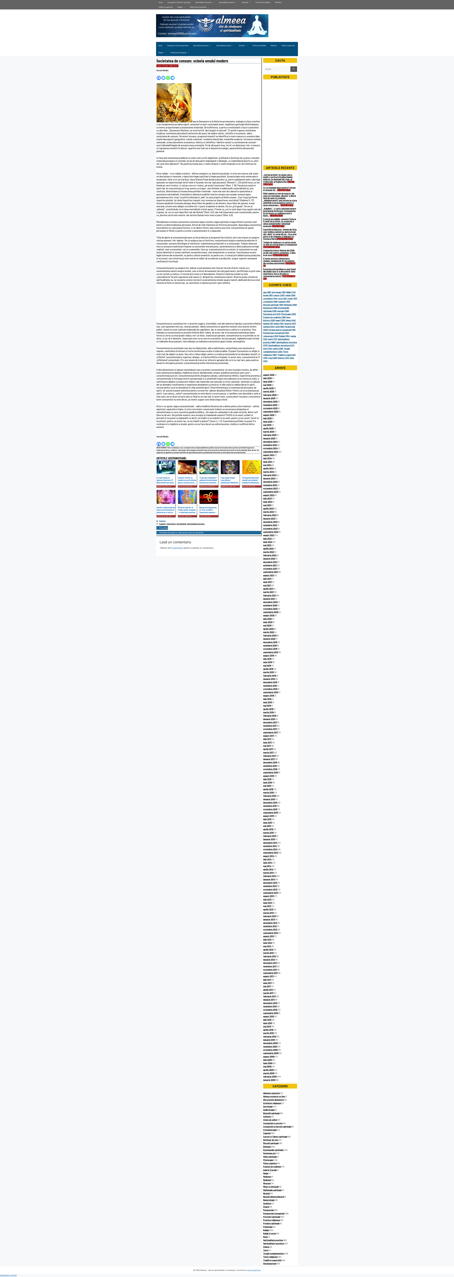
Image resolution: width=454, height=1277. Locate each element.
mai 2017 (267, 745)
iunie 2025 (267, 421)
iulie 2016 (267, 779)
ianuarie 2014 (269, 879)
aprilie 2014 (268, 869)
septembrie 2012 (270, 933)
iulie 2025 (267, 418)
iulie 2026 (267, 378)
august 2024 (268, 455)
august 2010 (268, 1016)
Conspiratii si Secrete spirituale (179, 2)
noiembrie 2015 (270, 806)
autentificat (177, 548)
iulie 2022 (267, 538)
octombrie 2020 (270, 608)
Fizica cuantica (270, 1163)
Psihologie (267, 1227)
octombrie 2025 (270, 408)
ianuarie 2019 (269, 679)
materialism (171, 524)
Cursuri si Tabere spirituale (275, 1136)
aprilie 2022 (268, 548)
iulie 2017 (267, 739)
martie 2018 (268, 712)
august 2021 (268, 575)
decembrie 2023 (270, 481)
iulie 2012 (267, 939)
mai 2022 (267, 545)
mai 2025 (267, 425)
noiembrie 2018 (270, 685)
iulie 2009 (267, 1060)
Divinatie (245, 2)
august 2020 (268, 615)
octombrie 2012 (270, 929)
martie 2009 (268, 1073)
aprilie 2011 (268, 989)
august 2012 (268, 936)
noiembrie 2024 (270, 445)
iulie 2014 (267, 859)
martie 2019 (268, 672)
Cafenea (267, 1116)
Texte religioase (270, 1257)
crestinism (270, 301)
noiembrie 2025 (270, 405)
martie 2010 (268, 1033)
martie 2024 (268, 471)
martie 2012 (268, 953)
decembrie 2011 (270, 963)
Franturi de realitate (263, 2)
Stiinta (266, 1247)
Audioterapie (269, 1109)
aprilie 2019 (268, 669)
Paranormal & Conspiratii (282, 330)
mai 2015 (267, 826)
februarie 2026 (269, 395)
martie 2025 (268, 431)
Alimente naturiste (271, 1093)
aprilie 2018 (268, 709)
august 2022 (268, 535)
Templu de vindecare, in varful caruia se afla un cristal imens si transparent (280, 243)
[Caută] (293, 69)
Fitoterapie (288, 314)
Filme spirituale (270, 1156)
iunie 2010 (267, 1023)
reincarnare (270, 336)
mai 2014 (267, 866)
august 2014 (268, 856)
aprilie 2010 (268, 1029)
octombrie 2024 (270, 448)
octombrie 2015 (270, 809)
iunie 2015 (267, 822)
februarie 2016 (269, 795)
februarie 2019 (269, 675)
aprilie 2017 (268, 749)
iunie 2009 (267, 1063)
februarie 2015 (269, 836)
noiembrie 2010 (270, 1006)
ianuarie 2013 (269, 919)
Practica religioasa (271, 1220)
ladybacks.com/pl (8, 1275)
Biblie (291, 292)
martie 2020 (268, 632)
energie (283, 311)
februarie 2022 (269, 555)
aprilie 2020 (268, 629)
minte (279, 323)
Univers (283, 358)
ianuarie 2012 (269, 959)
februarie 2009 (269, 1076)
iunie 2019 (267, 662)
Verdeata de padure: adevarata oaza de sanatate (181, 532)
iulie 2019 (267, 659)
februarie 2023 (269, 515)
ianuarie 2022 (269, 558)
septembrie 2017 (270, 732)
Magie (265, 1173)
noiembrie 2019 (270, 645)
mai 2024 (267, 465)
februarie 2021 (269, 595)
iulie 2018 (267, 699)
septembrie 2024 (270, 451)
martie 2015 (268, 832)
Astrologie (279, 292)
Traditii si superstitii (165, 7)
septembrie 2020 (270, 612)
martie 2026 (268, 391)
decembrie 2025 (270, 401)
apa (267, 292)
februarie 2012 (269, 956)
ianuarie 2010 (269, 1039)
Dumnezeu (270, 308)
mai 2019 (267, 665)
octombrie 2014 (270, 849)
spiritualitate (181, 524)
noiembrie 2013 (270, 886)
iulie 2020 (267, 618)
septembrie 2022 (270, 532)
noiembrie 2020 (270, 605)
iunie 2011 (267, 983)
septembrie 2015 (270, 812)
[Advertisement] (208, 304)
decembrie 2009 (270, 1043)
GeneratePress (254, 1270)
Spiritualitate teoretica (203, 2)
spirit (272, 339)
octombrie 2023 (270, 488)
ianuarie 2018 (269, 719)
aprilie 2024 (268, 468)
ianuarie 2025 (269, 438)
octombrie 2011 (270, 969)
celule (290, 295)
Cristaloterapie (270, 1130)
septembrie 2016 (270, 772)
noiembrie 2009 (270, 1046)
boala (268, 295)
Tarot (265, 1250)
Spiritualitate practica (226, 2)
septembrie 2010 (270, 1013)
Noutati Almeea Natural (273, 1196)
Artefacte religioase (272, 1103)
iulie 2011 (267, 979)
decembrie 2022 (270, 522)
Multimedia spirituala (272, 1190)
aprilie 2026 (268, 388)
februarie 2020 (269, 635)
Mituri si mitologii (270, 1186)
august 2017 (268, 735)
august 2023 (268, 495)
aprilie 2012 (268, 949)
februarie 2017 (269, 755)
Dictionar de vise (270, 1140)
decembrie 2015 (270, 802)
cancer (279, 295)
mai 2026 (267, 385)
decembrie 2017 (270, 722)
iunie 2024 (267, 461)
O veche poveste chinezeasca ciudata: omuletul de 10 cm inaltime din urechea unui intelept (278, 261)
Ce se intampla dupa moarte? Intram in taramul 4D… (279, 188)
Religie (179, 7)
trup (272, 358)
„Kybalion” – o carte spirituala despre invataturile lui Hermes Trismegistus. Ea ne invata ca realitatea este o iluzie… (279, 212)
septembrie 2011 (270, 973)
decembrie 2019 (270, 642)
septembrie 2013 (270, 892)
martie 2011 (268, 993)
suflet (278, 348)
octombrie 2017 (270, 729)
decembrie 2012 (270, 923)
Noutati (266, 1193)
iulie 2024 (267, 458)
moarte (290, 323)
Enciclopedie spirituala (273, 1150)
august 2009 (268, 1056)
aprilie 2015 (268, 829)
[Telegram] (172, 76)
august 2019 (268, 655)
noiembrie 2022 (270, 525)
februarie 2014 (269, 876)
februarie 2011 (269, 996)
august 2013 (268, 896)
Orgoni (266, 1206)
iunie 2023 (267, 501)
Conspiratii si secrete (272, 1123)
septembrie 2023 (270, 491)
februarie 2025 (269, 435)
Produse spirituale (271, 1223)
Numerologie (268, 1200)
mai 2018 (267, 705)
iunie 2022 (267, 542)
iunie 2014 (267, 862)
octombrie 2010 (270, 1009)
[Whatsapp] (168, 76)
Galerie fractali (269, 1170)
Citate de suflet (270, 1120)
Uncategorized (269, 1263)
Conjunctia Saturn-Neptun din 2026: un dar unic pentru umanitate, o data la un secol (279, 252)
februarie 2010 (269, 1036)
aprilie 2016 (268, 789)
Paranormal (268, 1210)
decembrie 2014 (270, 842)
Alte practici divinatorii (273, 1099)
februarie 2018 (269, 715)
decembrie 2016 (270, 762)
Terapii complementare (273, 1253)
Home (160, 2)
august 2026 (268, 375)
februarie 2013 (269, 916)
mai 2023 (267, 505)
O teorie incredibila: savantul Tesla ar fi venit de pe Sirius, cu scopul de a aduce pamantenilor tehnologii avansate (279, 222)
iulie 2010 (267, 1019)
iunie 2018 (267, 702)
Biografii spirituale (271, 1113)
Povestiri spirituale (271, 1216)
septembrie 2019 (270, 652)
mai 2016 (267, 785)
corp (282, 298)
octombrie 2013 (270, 889)
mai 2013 (267, 906)
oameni (269, 326)
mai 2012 (267, 946)
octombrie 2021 (270, 568)
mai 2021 (267, 585)
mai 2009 (267, 1066)
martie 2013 (268, 913)
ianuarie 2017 (269, 759)
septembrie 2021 (270, 572)
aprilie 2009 (268, 1070)
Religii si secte (269, 1233)
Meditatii (267, 1180)
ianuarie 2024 (269, 478)
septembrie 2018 (270, 692)
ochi (279, 326)
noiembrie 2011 (269, 966)
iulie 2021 (267, 578)
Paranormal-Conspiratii (198, 7)
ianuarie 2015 (269, 839)
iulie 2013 (267, 899)
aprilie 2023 (268, 508)
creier (292, 298)
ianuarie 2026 (269, 398)
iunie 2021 (267, 582)
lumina (268, 323)
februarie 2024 (270, 475)
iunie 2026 (267, 381)
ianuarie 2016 (269, 799)
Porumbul (163, 528)
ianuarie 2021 (269, 598)
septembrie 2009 (270, 1053)
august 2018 (268, 695)
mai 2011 (267, 986)
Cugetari (162, 521)
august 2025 (268, 415)
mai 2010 (267, 1026)
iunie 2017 (267, 742)
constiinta (270, 298)
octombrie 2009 (270, 1050)
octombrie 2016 (270, 769)
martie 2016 (268, 792)
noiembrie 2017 (270, 725)
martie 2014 (268, 872)
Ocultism (267, 1203)
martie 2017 (268, 752)
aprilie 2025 (268, 428)
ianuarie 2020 (269, 638)
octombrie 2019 (270, 648)
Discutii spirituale (273, 304)
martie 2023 (268, 511)
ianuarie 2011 (268, 999)
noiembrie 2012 (270, 926)
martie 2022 (268, 552)
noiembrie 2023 (270, 485)
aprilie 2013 (268, 909)
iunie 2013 (267, 902)
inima (291, 320)
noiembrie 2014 (270, 846)
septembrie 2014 (270, 852)
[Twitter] (163, 76)
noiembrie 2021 (270, 565)
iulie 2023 (267, 498)
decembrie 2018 (270, 682)
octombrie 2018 (270, 689)
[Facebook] (159, 76)
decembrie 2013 (270, 882)
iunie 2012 (267, 943)
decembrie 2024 (270, 441)
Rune (265, 1237)
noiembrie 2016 (270, 765)
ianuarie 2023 (269, 518)
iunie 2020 (267, 622)
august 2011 (268, 976)
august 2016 (268, 776)
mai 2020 (267, 625)
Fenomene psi (271, 314)
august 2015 (268, 816)
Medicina (278, 2)
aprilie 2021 (268, 588)
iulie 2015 (267, 819)
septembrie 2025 (270, 411)
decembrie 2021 (270, 562)
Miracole (267, 1183)
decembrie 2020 (270, 602)
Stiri (267, 348)
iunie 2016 (267, 782)
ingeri (280, 320)
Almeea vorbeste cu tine (274, 1096)
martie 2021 (268, 592)
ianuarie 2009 (269, 1080)
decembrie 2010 (270, 1003)
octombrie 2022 (270, 528)
